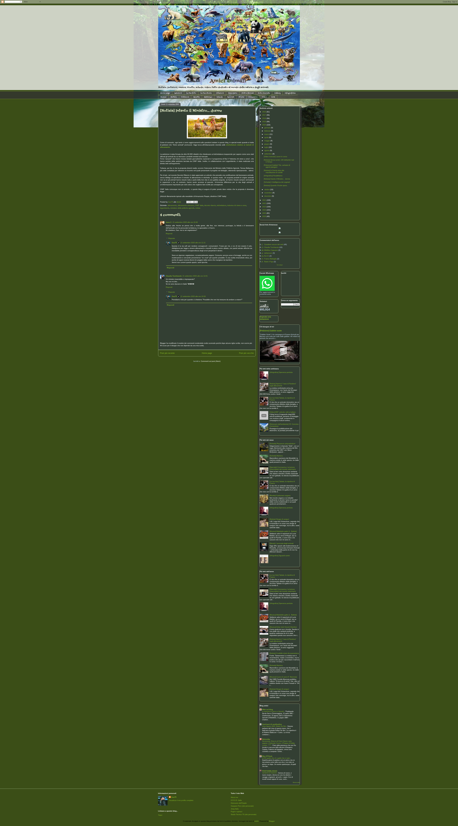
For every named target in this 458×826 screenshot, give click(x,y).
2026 (264, 216)
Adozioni (178, 93)
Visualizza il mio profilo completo (181, 800)
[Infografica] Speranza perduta (281, 372)
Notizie (174, 97)
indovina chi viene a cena (236, 205)
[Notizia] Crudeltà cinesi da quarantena (284, 653)
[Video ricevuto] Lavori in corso (275, 156)
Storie (241, 97)
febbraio (267, 131)
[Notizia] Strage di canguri (279, 519)
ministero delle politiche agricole (182, 208)
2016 (264, 112)
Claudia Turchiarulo (174, 276)
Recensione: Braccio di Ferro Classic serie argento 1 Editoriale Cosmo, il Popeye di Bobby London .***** (278, 743)
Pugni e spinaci (236, 812)
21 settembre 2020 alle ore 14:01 (195, 276)
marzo (267, 134)
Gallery (277, 93)
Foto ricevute (264, 93)
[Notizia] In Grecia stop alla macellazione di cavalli (274, 171)
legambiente (164, 208)
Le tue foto (191, 93)
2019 (264, 122)
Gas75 (174, 243)
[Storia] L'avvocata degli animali (281, 543)
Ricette (196, 97)
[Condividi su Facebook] (194, 202)
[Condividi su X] (192, 202)
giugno (267, 144)
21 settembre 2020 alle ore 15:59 (193, 296)
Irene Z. (169, 222)
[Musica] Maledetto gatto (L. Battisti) (283, 531)
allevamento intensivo (186, 205)
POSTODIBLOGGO (269, 771)
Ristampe (208, 97)
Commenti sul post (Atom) (211, 361)
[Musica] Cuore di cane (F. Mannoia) (283, 677)
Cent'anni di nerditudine (272, 724)
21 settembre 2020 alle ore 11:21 (193, 243)
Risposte (171, 238)
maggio (267, 141)
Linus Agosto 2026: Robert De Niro (274, 726)
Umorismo (253, 97)
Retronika (266, 739)
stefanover (268, 253)
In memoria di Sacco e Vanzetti (273, 711)
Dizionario (232, 93)
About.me (234, 797)
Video (264, 97)
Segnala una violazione (265, 318)
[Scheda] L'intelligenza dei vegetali (277, 182)
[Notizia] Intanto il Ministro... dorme (277, 179)
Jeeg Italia (235, 809)
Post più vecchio (246, 353)
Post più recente (167, 353)
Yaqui (160, 815)
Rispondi (169, 233)
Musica (163, 97)
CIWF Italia (199, 205)
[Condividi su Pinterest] (196, 202)
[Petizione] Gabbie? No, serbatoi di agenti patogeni (277, 166)
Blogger (272, 821)
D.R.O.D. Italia (236, 800)
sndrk (256, 821)
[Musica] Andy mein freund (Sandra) (283, 627)
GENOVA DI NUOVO (269, 773)
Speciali (230, 97)
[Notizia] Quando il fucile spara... (276, 185)
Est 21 (266, 256)
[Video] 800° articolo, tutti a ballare (283, 412)
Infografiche (290, 93)
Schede (220, 97)
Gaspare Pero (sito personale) (242, 806)
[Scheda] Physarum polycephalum (282, 444)
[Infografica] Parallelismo (273, 176)
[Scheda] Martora (276, 456)
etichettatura (221, 205)
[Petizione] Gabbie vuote (271, 331)
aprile (266, 137)
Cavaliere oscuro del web (273, 244)
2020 (264, 125)
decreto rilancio (210, 205)
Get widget (280, 265)
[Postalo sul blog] (190, 202)
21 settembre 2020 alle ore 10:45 (185, 222)
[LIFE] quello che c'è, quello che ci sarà (276, 758)
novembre (268, 193)
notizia (197, 208)
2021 (264, 200)
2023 (264, 207)
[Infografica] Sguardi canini (280, 556)
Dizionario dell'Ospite (239, 803)
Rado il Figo (268, 262)
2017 (264, 115)
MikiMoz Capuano (271, 250)
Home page (165, 93)
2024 (264, 210)
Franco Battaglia (270, 259)
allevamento (172, 205)
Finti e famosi (248, 93)
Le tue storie (206, 93)
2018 (264, 118)
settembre (268, 154)
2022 (264, 203)
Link (273, 97)
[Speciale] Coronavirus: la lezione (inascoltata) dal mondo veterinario (283, 468)
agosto (267, 150)
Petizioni (185, 97)
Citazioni (220, 93)
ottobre (267, 189)
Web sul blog (267, 709)
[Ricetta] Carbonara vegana (280, 495)
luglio (266, 147)
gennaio (267, 128)
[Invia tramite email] (187, 202)
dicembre (268, 196)
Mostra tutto (296, 782)
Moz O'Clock (267, 756)
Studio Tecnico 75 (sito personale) (243, 814)
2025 (264, 213)
